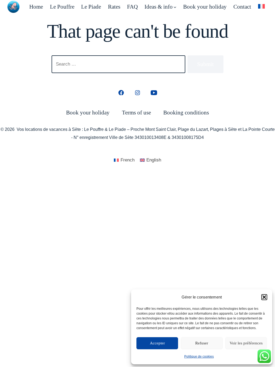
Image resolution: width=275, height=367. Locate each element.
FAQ (132, 6)
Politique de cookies (199, 356)
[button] (264, 297)
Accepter (157, 343)
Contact (242, 6)
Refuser (201, 343)
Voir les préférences (246, 343)
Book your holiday (205, 6)
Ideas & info (158, 6)
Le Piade (91, 6)
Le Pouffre (62, 6)
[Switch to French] (261, 6)
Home (36, 6)
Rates (114, 6)
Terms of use (136, 112)
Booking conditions (186, 112)
